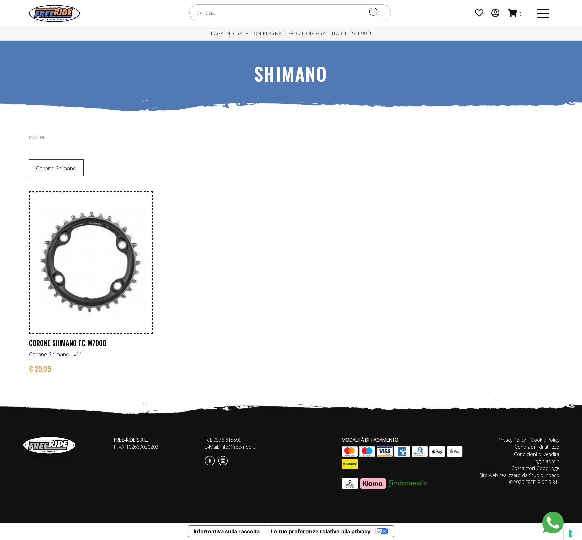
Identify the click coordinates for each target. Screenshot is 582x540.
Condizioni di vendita (536, 454)
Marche (37, 137)
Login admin (546, 461)
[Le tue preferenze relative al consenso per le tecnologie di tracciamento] (570, 533)
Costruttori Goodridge (535, 468)
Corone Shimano (56, 168)
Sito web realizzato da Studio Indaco (519, 475)
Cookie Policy (545, 440)
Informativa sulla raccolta (227, 531)
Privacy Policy (512, 440)
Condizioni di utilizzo (537, 447)
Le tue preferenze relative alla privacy (320, 531)
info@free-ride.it (237, 447)
